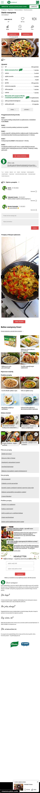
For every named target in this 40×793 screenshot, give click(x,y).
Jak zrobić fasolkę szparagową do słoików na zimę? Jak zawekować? (22, 542)
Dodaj (35, 228)
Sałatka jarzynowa (6, 453)
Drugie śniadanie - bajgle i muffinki (9, 444)
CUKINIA (6, 172)
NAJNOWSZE (11, 174)
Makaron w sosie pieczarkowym (6, 367)
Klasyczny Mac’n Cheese (8, 458)
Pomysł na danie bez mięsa (21, 174)
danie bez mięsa (31, 174)
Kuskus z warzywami (7, 508)
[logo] (12, 2)
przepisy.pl (6, 14)
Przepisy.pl (3, 10)
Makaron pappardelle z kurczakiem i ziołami (13, 492)
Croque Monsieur (6, 496)
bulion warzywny (5, 176)
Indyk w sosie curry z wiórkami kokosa (12, 513)
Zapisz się (20, 574)
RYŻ (15, 172)
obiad (18, 172)
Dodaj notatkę (21, 156)
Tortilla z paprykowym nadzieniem (27, 367)
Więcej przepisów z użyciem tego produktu (11, 331)
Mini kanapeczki (5, 479)
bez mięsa (23, 172)
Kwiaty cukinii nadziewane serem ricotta (12, 521)
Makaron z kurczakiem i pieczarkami (28, 350)
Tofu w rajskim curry (27, 390)
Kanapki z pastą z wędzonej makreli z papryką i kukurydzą (17, 487)
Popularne (10, 10)
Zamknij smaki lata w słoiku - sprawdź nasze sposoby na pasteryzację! (20, 529)
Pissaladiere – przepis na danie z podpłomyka (29, 426)
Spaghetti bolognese (7, 466)
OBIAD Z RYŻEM (5, 174)
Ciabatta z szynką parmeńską (9, 483)
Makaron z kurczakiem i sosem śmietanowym (14, 471)
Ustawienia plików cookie (10, 791)
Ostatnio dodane (18, 10)
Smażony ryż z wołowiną (8, 504)
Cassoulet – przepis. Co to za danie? (29, 443)
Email (12, 109)
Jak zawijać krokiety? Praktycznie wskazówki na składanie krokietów (9, 427)
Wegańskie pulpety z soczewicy (7, 408)
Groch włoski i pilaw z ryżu (9, 390)
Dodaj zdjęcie (19, 321)
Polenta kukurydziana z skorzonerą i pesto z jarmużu (29, 408)
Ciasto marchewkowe (7, 517)
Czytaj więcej (17, 537)
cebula (11, 172)
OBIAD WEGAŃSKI (30, 172)
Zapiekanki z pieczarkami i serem (10, 462)
